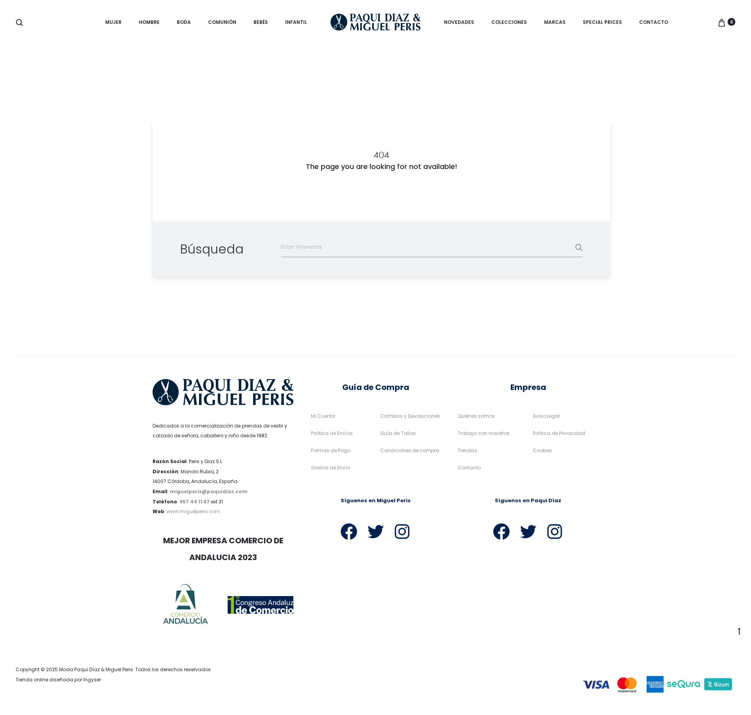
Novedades (459, 22)
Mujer (113, 22)
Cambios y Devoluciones (410, 416)
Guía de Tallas (398, 433)
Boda (184, 22)
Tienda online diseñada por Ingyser (58, 679)
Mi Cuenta (323, 416)
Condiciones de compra (409, 450)
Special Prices (602, 22)
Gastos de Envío (330, 467)
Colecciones (509, 22)
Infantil (296, 22)
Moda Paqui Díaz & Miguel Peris (96, 669)
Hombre (149, 22)
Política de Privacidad (559, 433)
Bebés (260, 22)
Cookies (542, 450)
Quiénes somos (476, 416)
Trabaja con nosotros (484, 433)
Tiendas (467, 450)
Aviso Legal (546, 416)
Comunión (222, 22)
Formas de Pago (330, 450)
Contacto (653, 22)
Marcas (555, 22)
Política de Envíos (332, 433)
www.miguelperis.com (193, 511)
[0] (722, 22)
